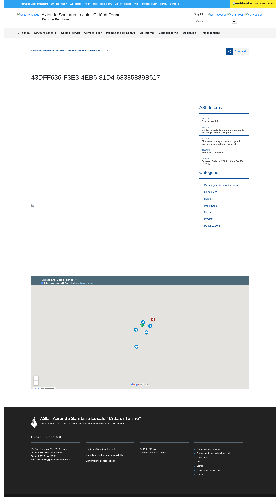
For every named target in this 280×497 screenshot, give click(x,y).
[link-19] (253, 14)
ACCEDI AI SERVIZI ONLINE (262, 3)
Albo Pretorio (76, 4)
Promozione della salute (121, 32)
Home (34, 50)
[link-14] (28, 14)
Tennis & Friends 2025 (49, 50)
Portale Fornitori (149, 4)
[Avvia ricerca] (234, 21)
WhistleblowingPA (59, 4)
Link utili (200, 462)
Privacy (163, 4)
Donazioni (174, 4)
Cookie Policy (203, 457)
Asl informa (147, 32)
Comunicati (210, 192)
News (207, 212)
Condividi (240, 51)
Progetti (208, 219)
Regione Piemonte (55, 19)
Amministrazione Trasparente (34, 4)
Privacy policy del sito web (208, 449)
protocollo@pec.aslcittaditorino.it (53, 459)
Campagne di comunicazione (221, 185)
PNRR (136, 4)
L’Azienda (24, 32)
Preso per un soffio (212, 152)
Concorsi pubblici (123, 4)
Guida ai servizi (70, 32)
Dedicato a (189, 32)
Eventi (207, 198)
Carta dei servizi (168, 32)
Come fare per (93, 32)
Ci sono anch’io (210, 121)
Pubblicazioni (212, 225)
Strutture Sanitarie (45, 32)
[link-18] (235, 14)
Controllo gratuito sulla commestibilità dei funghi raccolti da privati (223, 131)
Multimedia (210, 205)
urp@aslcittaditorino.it (104, 449)
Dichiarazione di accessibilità (100, 460)
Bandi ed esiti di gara (102, 4)
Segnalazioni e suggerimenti (209, 470)
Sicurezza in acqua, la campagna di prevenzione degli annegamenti (221, 142)
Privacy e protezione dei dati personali (213, 453)
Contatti (200, 466)
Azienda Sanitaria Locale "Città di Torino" (82, 14)
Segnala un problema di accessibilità (104, 455)
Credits (200, 474)
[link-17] (217, 14)
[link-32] (55, 221)
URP (87, 4)
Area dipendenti (210, 32)
